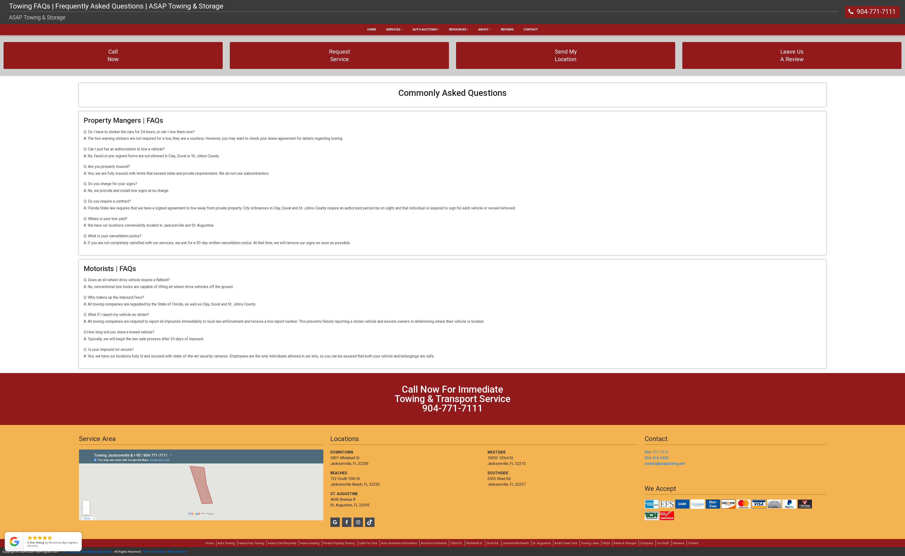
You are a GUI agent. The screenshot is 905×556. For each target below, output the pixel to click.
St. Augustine (542, 543)
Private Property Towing (339, 543)
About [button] (483, 29)
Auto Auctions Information (399, 543)
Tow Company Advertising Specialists (86, 551)
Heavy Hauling (309, 543)
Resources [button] (457, 29)
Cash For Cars (367, 543)
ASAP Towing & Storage (37, 17)
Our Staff (663, 543)
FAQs (606, 543)
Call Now (113, 55)
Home (210, 543)
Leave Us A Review (792, 55)
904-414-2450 (657, 458)
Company (646, 543)
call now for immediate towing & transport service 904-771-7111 (452, 399)
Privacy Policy (177, 551)
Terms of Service (154, 551)
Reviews (678, 543)
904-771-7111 (657, 452)
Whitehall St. (474, 543)
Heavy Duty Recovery (282, 543)
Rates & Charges (625, 543)
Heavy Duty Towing (251, 543)
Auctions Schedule (434, 543)
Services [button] (393, 29)
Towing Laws (590, 543)
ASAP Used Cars (566, 543)
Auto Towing (226, 543)
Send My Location (566, 55)
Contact (693, 543)
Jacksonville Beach (516, 543)
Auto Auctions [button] (424, 29)
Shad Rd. (493, 543)
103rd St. (456, 543)
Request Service (339, 55)
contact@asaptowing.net (665, 463)
